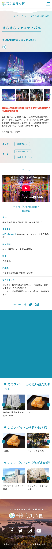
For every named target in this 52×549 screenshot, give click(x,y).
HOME (15, 16)
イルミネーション (23, 157)
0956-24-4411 (9, 234)
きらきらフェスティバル (40, 16)
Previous (3, 95)
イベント (24, 16)
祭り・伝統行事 (22, 151)
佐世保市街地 (21, 144)
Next (49, 95)
